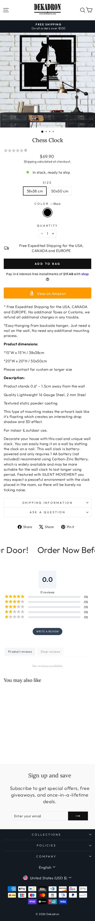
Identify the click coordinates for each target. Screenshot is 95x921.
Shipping (30, 162)
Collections (46, 834)
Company (46, 856)
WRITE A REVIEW (47, 631)
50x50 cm (59, 191)
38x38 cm (35, 191)
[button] (47, 150)
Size (47, 182)
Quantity (47, 225)
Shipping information (47, 502)
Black (47, 212)
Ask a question (47, 512)
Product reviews (20, 652)
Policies (46, 845)
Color (47, 203)
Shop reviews (50, 652)
